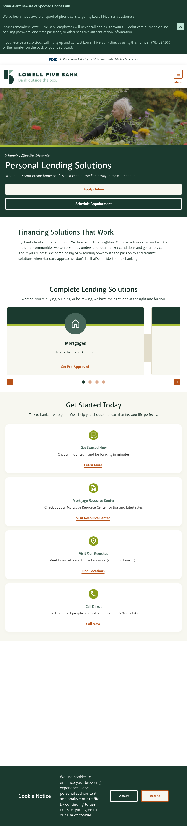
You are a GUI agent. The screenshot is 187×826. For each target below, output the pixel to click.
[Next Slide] (177, 382)
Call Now (93, 624)
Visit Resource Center (93, 518)
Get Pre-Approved (75, 366)
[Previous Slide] (10, 382)
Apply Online (93, 189)
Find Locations (93, 571)
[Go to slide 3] (97, 382)
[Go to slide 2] (90, 382)
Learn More (93, 465)
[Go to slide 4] (103, 382)
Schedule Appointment (93, 204)
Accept (124, 796)
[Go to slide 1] (83, 382)
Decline (155, 796)
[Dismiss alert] (180, 26)
